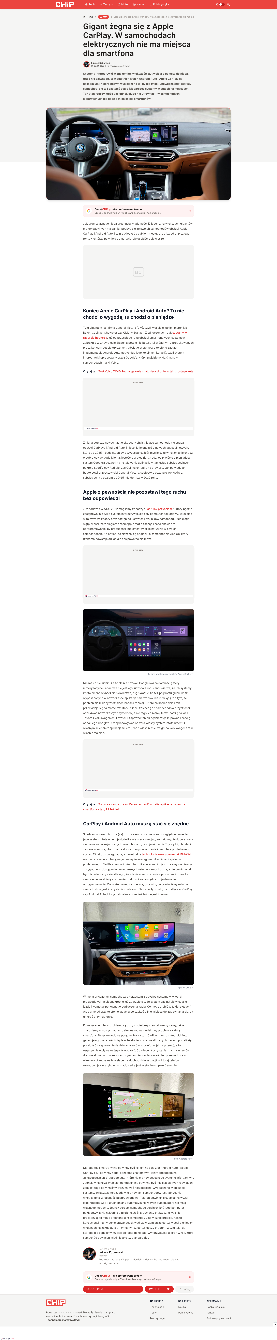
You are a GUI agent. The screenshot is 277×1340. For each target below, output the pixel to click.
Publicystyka (161, 4)
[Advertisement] (138, 405)
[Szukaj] (228, 4)
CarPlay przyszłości (160, 509)
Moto (124, 4)
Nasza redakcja (215, 1306)
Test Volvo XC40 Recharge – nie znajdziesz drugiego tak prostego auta (145, 371)
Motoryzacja (157, 1318)
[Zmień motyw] (220, 4)
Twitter (154, 1289)
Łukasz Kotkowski (100, 63)
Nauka (140, 4)
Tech (92, 4)
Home (90, 16)
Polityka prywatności (218, 1318)
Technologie (157, 1306)
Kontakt (210, 1312)
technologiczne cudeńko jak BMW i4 (166, 854)
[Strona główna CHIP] (64, 4)
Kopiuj (186, 1289)
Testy (106, 4)
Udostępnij (95, 1289)
